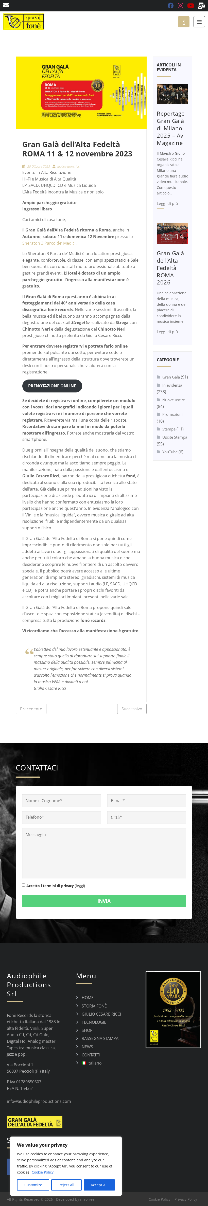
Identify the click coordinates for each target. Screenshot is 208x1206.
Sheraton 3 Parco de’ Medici (49, 243)
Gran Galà (171, 377)
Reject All (66, 1184)
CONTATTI (91, 1055)
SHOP (87, 1030)
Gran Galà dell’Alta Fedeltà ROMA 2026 (170, 267)
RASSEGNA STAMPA (100, 1038)
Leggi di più (167, 203)
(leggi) (80, 885)
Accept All (99, 1184)
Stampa (169, 428)
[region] (66, 1166)
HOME (88, 997)
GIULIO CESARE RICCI (101, 1014)
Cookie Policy (43, 1172)
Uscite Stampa (174, 437)
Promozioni (172, 414)
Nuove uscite (173, 399)
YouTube (170, 451)
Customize (33, 1184)
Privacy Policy (186, 1199)
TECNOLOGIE (94, 1022)
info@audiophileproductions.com (39, 1101)
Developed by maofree (75, 1199)
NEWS (87, 1047)
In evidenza (172, 385)
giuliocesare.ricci (68, 166)
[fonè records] (23, 21)
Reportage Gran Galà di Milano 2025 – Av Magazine (171, 128)
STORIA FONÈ (94, 1006)
